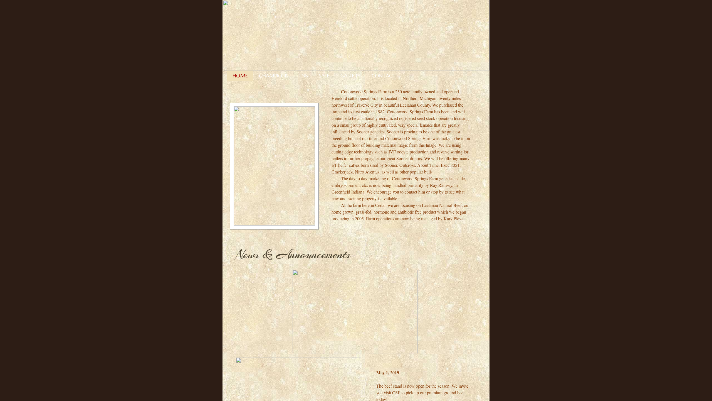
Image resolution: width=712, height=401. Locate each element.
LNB (303, 75)
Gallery (350, 75)
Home (240, 75)
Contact (383, 75)
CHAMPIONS (273, 75)
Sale (324, 75)
